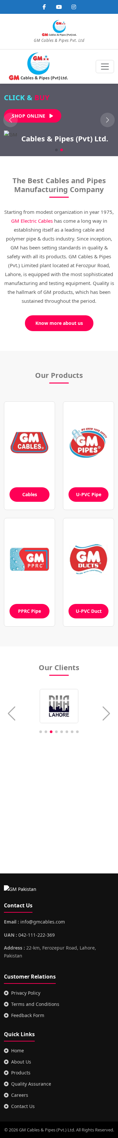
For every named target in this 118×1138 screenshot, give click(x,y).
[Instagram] (74, 7)
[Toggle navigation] (105, 66)
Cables (29, 494)
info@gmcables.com (42, 922)
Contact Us (23, 1106)
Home (17, 1050)
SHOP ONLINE (29, 116)
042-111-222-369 (36, 935)
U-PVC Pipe (88, 494)
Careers (19, 1095)
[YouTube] (59, 7)
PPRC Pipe (29, 611)
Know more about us (59, 323)
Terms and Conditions (35, 1004)
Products (20, 1072)
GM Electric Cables (32, 220)
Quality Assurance (31, 1084)
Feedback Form (27, 1015)
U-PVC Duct (89, 611)
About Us (21, 1062)
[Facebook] (44, 7)
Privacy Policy (25, 993)
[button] (107, 120)
